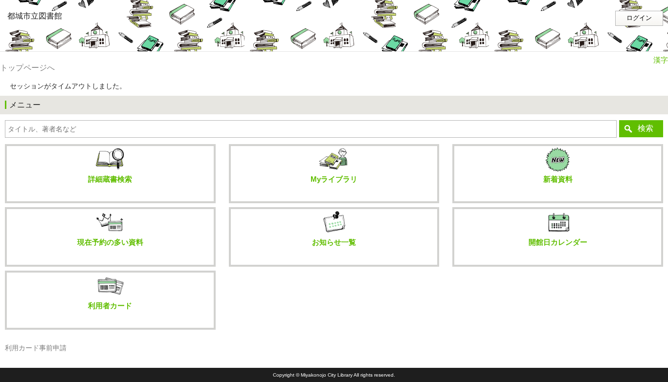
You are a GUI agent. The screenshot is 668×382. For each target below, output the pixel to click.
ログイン (639, 18)
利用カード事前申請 (36, 348)
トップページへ (27, 68)
